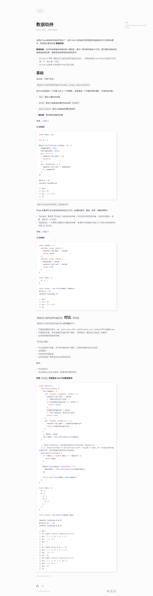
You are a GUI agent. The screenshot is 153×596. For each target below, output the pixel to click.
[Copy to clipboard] (114, 134)
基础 (126, 22)
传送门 (46, 121)
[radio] (108, 591)
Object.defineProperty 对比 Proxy (135, 26)
